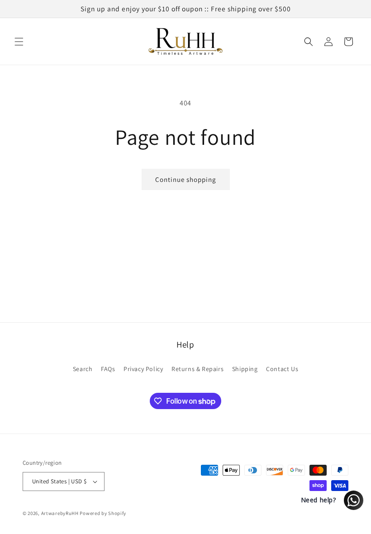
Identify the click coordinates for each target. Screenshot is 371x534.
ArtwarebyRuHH (60, 513)
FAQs (108, 369)
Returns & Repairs (197, 369)
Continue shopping (185, 179)
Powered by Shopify (103, 513)
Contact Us (282, 369)
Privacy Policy (143, 369)
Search (83, 369)
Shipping (245, 369)
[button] (19, 42)
